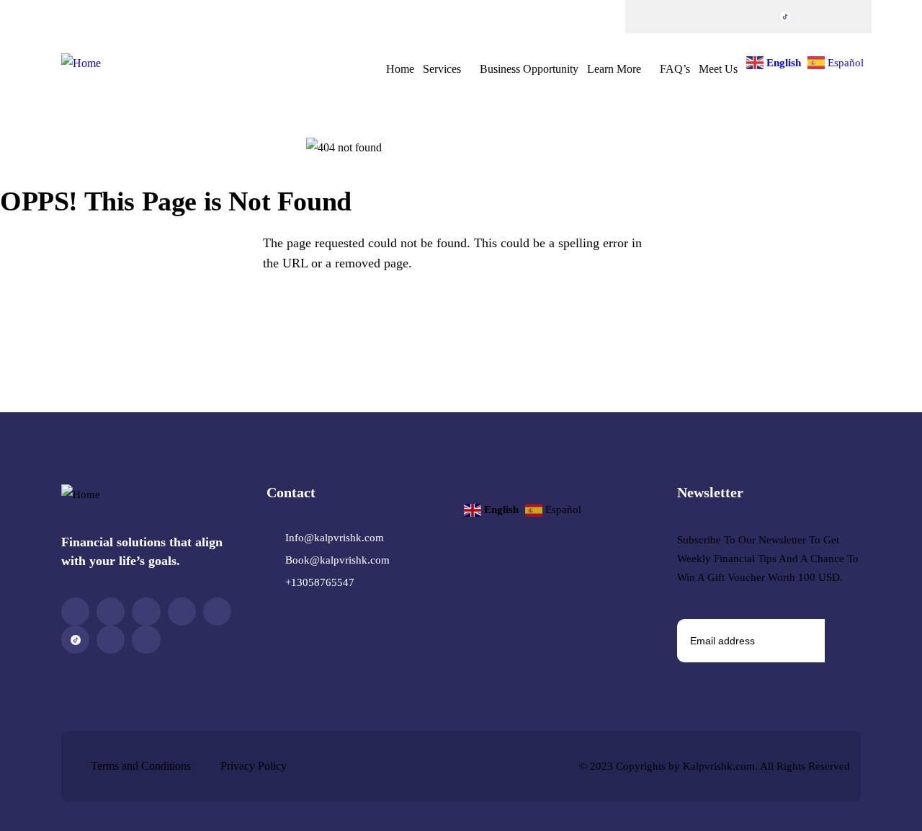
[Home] (81, 63)
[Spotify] (813, 17)
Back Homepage (82, 317)
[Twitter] (673, 17)
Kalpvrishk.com (719, 766)
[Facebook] (645, 17)
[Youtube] (757, 17)
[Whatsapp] (841, 17)
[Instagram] (701, 17)
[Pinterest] (729, 17)
